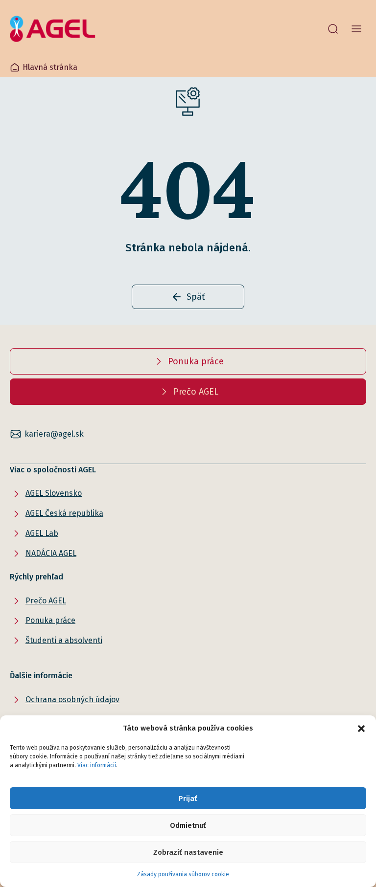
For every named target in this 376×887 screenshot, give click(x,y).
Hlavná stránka (50, 67)
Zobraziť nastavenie (188, 852)
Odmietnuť (188, 825)
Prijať (188, 798)
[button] (361, 728)
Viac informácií (96, 765)
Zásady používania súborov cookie (183, 874)
